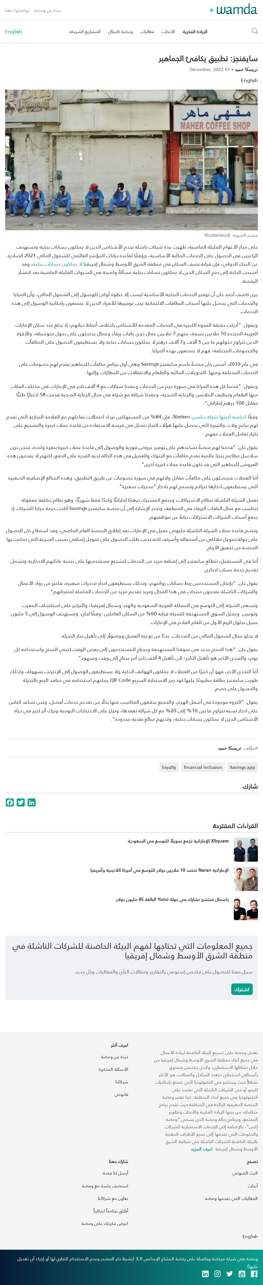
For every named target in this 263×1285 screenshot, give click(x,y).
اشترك (242, 989)
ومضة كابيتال (120, 31)
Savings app (242, 767)
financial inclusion (203, 767)
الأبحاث (168, 31)
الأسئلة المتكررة (113, 1069)
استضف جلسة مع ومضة (105, 1185)
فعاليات (147, 31)
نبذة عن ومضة (47, 10)
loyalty (169, 767)
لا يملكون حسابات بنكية (57, 263)
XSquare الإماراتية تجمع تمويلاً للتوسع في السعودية (178, 840)
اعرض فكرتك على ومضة (104, 1223)
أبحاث (253, 1185)
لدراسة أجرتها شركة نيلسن (219, 416)
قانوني (121, 1094)
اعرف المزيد (202, 1148)
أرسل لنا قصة (115, 1172)
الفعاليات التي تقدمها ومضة (231, 1198)
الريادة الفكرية (195, 31)
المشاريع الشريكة (85, 31)
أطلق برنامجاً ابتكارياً (110, 1210)
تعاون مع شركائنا (113, 1198)
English (13, 31)
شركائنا (121, 1081)
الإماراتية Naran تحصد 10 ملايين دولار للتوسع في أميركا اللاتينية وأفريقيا (159, 870)
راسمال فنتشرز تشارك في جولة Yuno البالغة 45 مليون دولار (172, 899)
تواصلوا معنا (17, 10)
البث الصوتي (245, 1172)
